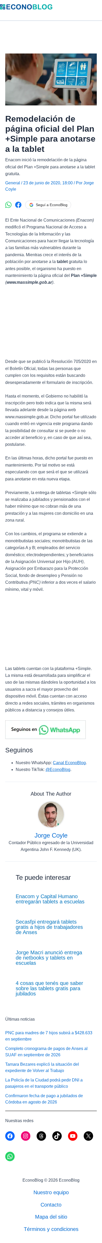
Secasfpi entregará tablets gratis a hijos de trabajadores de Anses (49, 927)
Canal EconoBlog (69, 762)
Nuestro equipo (51, 1192)
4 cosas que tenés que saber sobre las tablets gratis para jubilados (49, 988)
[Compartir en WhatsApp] (8, 205)
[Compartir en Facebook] (18, 205)
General (12, 183)
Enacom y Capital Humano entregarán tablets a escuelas (50, 898)
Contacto (51, 1205)
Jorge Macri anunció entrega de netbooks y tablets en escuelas (49, 958)
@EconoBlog (58, 769)
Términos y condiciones (51, 1229)
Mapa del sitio (51, 1217)
